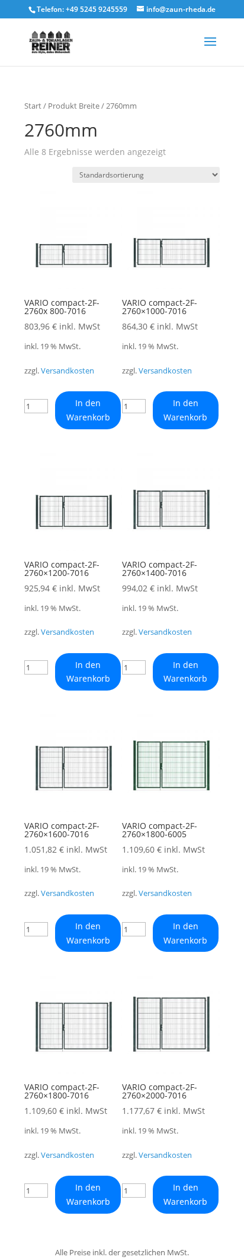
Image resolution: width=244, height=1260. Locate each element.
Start (32, 105)
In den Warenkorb (88, 410)
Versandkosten (67, 371)
